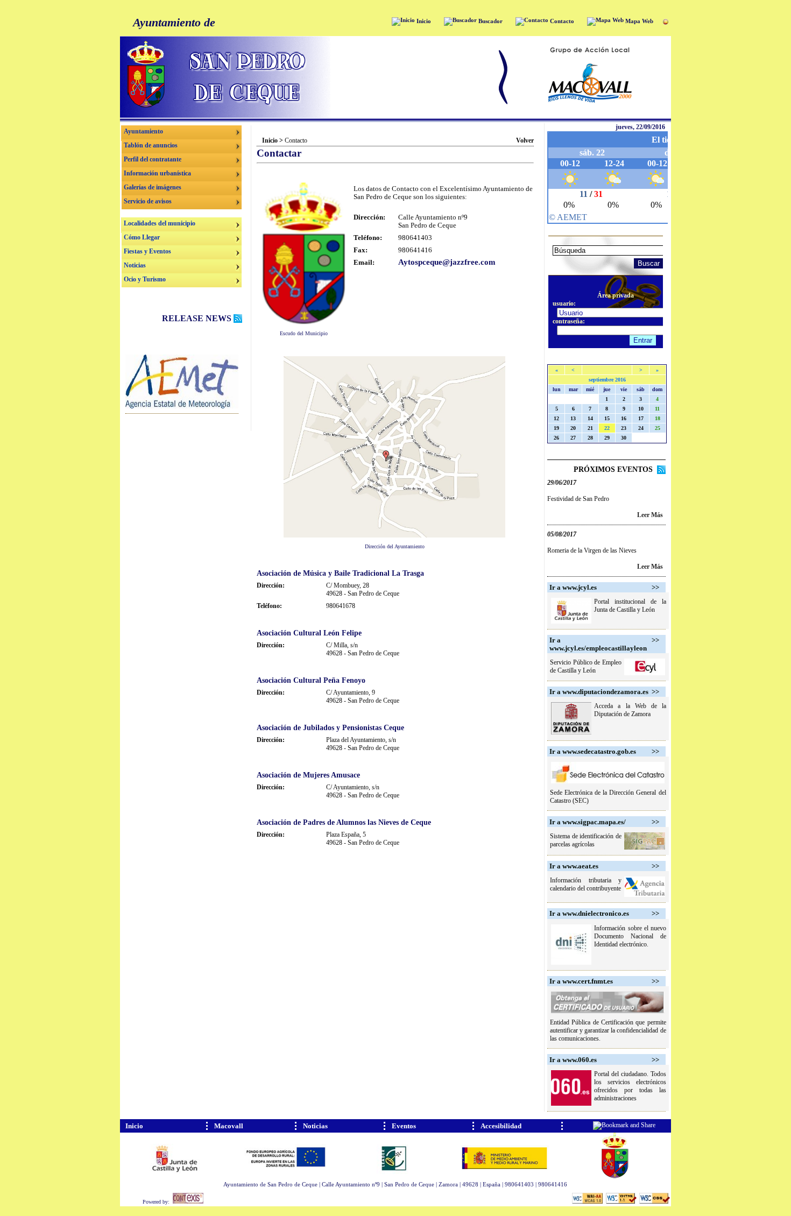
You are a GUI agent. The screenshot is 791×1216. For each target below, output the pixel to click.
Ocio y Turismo (145, 279)
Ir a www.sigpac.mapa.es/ (587, 822)
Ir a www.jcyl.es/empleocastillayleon (598, 644)
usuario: (564, 303)
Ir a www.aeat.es (573, 866)
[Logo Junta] (175, 1176)
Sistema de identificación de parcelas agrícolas (586, 840)
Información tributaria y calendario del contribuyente (586, 884)
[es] (665, 22)
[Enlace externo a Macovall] (590, 115)
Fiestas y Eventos (147, 251)
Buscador (490, 21)
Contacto (561, 21)
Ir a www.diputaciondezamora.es (598, 692)
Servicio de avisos (148, 201)
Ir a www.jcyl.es (573, 587)
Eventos (404, 1126)
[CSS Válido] (654, 1202)
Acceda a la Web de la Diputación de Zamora (630, 710)
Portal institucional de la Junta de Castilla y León (630, 605)
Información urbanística (157, 173)
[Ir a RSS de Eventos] (661, 471)
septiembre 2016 (607, 380)
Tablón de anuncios (151, 145)
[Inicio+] (403, 21)
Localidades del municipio (159, 223)
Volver (525, 140)
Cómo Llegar (142, 237)
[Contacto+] (531, 21)
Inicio (423, 21)
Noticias (135, 265)
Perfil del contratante (152, 159)
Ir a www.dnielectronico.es (589, 913)
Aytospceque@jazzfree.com (447, 262)
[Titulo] (181, 406)
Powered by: (158, 1202)
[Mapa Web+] (605, 21)
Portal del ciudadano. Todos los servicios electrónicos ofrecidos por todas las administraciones (630, 1086)
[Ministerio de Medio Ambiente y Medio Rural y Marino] (504, 1176)
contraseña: (569, 321)
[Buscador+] (460, 21)
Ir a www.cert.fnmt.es (581, 981)
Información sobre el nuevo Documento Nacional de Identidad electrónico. (630, 936)
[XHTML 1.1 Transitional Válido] (622, 1202)
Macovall (228, 1126)
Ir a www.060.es (573, 1060)
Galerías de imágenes (152, 187)
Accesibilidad (501, 1126)
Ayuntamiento (143, 131)
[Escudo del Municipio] (303, 322)
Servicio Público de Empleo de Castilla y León (586, 666)
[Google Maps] (394, 535)
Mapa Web (638, 21)
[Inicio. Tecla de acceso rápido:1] (308, 115)
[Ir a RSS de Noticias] (238, 319)
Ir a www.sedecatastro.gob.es (592, 751)
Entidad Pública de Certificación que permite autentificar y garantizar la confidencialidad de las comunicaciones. (608, 1030)
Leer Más (650, 515)
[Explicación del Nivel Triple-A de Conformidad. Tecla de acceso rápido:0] (588, 1202)
